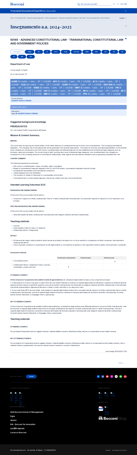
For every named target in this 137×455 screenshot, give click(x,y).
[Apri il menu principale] (125, 4)
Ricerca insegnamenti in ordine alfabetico (98, 18)
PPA (31, 56)
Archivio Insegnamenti (51, 18)
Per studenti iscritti (20, 18)
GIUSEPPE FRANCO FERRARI (21, 101)
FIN (105, 51)
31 (26, 74)
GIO (114, 51)
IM (122, 51)
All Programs (17, 51)
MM (22, 56)
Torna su (120, 363)
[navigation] (68, 10)
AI (47, 51)
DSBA (87, 51)
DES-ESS (76, 51)
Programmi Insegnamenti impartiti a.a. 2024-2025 (72, 18)
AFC (39, 51)
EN (114, 4)
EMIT (96, 51)
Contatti (121, 18)
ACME (29, 51)
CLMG (65, 51)
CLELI (55, 51)
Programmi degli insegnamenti (35, 18)
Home (12, 18)
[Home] (17, 4)
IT (118, 4)
